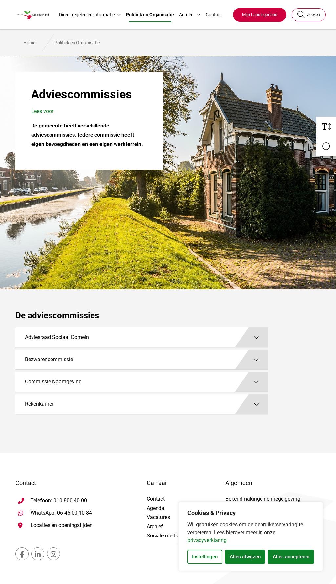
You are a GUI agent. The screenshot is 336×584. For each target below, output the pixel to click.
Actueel (186, 14)
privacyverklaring (207, 540)
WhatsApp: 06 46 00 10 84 (61, 512)
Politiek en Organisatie (150, 14)
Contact (214, 14)
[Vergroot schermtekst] (326, 126)
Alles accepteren (291, 557)
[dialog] (250, 536)
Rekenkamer (39, 404)
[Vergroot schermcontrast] (326, 146)
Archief (155, 526)
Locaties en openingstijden (62, 525)
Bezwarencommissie (49, 359)
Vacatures (158, 517)
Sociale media (163, 536)
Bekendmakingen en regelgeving (262, 499)
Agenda (155, 508)
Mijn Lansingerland (259, 14)
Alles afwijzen (245, 557)
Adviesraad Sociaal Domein (57, 337)
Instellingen (205, 557)
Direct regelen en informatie (87, 14)
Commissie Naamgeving (53, 382)
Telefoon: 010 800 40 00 (59, 500)
